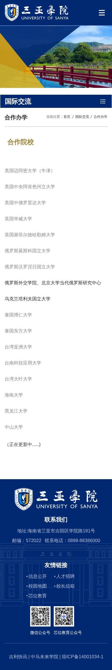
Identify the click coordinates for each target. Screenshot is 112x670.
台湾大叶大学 (18, 378)
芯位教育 (37, 595)
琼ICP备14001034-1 (82, 656)
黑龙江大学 (16, 411)
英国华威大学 (18, 218)
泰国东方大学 (18, 330)
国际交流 (82, 116)
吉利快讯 (18, 656)
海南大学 (14, 395)
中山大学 (14, 427)
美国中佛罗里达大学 (25, 202)
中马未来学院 (44, 656)
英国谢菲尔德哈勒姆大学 (30, 234)
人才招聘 (65, 576)
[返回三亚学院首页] (37, 5)
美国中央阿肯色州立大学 (30, 186)
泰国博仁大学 (18, 314)
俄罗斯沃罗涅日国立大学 (30, 266)
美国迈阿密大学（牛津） (30, 170)
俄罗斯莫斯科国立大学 (28, 250)
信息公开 (37, 576)
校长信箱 (65, 586)
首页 (66, 116)
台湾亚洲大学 (18, 346)
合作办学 (100, 116)
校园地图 (37, 586)
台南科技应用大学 (23, 362)
